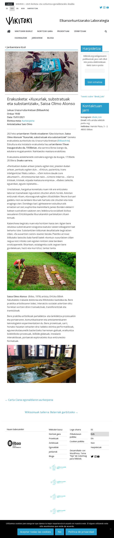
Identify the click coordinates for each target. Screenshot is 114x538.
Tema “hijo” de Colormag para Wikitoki (78, 456)
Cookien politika (77, 441)
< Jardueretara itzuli (15, 47)
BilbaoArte (63, 140)
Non (23, 8)
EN (17, 8)
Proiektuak (63, 31)
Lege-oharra (75, 429)
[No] (110, 529)
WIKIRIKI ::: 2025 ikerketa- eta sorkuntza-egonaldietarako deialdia (45, 4)
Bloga (50, 38)
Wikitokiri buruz (24, 31)
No (59, 531)
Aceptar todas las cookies (35, 531)
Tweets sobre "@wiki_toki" (93, 96)
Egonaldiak (21, 38)
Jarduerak (37, 38)
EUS (12, 8)
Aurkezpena (28, 120)
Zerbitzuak (80, 31)
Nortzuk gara (45, 31)
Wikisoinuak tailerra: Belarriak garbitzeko (51, 412)
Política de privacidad (81, 531)
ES (7, 8)
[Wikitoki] (9, 31)
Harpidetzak (32, 8)
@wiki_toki (96, 117)
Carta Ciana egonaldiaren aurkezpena (29, 399)
